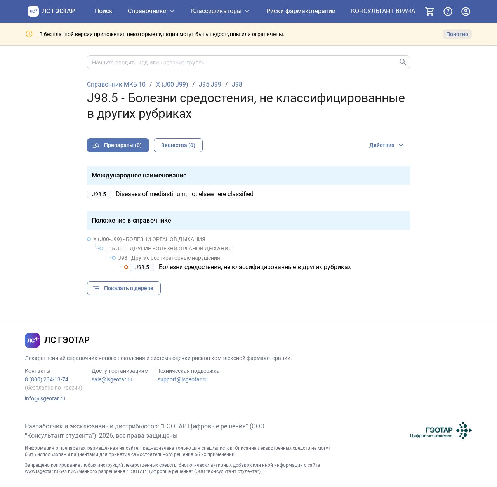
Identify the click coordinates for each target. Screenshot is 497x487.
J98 (237, 85)
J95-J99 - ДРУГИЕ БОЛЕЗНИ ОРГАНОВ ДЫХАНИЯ (169, 248)
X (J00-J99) (172, 85)
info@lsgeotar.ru (45, 398)
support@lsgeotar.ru (183, 379)
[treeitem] (248, 253)
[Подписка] (429, 11)
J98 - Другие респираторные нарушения (169, 258)
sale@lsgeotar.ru (112, 379)
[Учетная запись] (465, 11)
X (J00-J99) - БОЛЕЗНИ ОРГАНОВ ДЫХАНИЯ (149, 239)
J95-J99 (210, 85)
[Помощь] (447, 11)
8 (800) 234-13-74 (46, 379)
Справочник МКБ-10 (116, 85)
